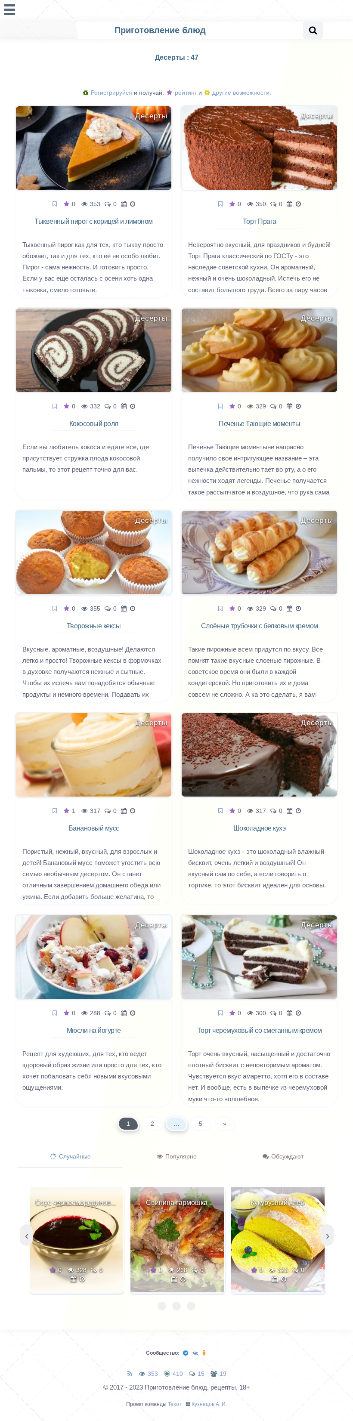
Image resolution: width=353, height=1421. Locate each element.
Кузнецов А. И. (209, 1404)
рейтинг (185, 92)
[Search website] (313, 30)
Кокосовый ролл (93, 423)
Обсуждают (286, 1156)
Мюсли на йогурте (94, 1030)
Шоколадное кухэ (259, 828)
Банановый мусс (93, 828)
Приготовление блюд (160, 30)
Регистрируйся (110, 92)
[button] (162, 1306)
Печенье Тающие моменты (259, 423)
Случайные (74, 1156)
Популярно (180, 1156)
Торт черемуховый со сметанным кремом (259, 1030)
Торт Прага (259, 221)
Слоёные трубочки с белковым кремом (259, 626)
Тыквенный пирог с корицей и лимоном (93, 221)
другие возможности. (241, 92)
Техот (175, 1404)
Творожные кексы (94, 626)
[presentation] (26, 1235)
